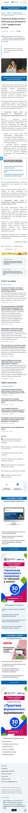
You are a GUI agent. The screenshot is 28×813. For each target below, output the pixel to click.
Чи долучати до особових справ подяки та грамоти (13, 167)
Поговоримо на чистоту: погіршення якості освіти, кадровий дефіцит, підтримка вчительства (13, 542)
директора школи (7, 741)
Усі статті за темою (6, 284)
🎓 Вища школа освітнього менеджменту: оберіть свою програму (13, 466)
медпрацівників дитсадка (9, 752)
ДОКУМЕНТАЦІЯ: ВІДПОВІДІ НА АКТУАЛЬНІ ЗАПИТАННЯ (13, 161)
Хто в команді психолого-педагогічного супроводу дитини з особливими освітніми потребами (13, 410)
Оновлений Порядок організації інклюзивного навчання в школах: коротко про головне (12, 289)
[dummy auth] (21, 2)
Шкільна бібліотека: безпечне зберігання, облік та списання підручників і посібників (11, 362)
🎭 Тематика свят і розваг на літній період (13, 471)
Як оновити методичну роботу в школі (12, 661)
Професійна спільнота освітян (6, 489)
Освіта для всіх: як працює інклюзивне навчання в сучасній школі (12, 400)
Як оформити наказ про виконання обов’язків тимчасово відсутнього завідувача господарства (12, 419)
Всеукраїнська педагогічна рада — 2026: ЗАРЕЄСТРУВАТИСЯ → (14, 8)
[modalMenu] (25, 2)
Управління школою (17, 12)
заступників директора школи (10, 744)
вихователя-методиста (8, 749)
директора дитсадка (7, 746)
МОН (25, 242)
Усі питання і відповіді (6, 386)
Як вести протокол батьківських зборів (13, 171)
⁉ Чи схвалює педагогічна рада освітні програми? (12, 453)
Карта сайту (4, 776)
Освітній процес (8, 249)
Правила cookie (5, 779)
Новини (9, 12)
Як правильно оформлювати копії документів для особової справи (14, 175)
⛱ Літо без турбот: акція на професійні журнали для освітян (12, 459)
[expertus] (15, 2)
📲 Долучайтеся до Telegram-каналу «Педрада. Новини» (11, 476)
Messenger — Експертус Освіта (17, 489)
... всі (15, 249)
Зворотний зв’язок (6, 773)
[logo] (5, 2)
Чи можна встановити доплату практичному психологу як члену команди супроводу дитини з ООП (12, 391)
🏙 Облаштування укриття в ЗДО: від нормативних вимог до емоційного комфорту (11, 440)
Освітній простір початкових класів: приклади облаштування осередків (13, 346)
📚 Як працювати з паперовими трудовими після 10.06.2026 (13, 447)
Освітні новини (8, 246)
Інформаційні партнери (8, 771)
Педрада (3, 12)
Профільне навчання (18, 246)
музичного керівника (8, 754)
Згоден (14, 810)
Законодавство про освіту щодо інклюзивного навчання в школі (12, 329)
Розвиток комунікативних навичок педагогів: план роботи (14, 78)
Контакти (4, 766)
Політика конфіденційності (9, 781)
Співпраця (4, 768)
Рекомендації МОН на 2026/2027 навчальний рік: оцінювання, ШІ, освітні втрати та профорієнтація (12, 308)
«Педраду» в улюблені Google (17, 38)
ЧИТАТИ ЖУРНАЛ (14, 549)
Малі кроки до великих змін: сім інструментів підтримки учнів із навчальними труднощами (10, 670)
